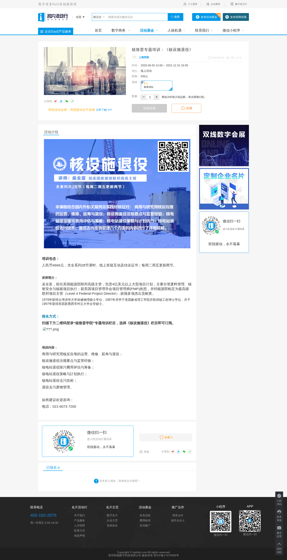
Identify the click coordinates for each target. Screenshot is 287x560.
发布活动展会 (209, 17)
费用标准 (145, 520)
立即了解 (104, 109)
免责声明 (79, 535)
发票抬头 (112, 525)
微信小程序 (231, 30)
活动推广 (145, 525)
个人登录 (192, 4)
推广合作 (178, 507)
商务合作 (177, 515)
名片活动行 (79, 507)
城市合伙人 (178, 520)
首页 (98, 30)
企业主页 (112, 520)
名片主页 (112, 507)
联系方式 (79, 530)
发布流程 (145, 515)
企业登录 (215, 4)
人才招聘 (79, 525)
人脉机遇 (175, 30)
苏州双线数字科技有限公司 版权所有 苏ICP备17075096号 (143, 555)
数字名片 (112, 515)
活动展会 (147, 30)
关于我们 (79, 515)
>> (110, 110)
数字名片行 (241, 4)
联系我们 (202, 30)
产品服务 (79, 520)
